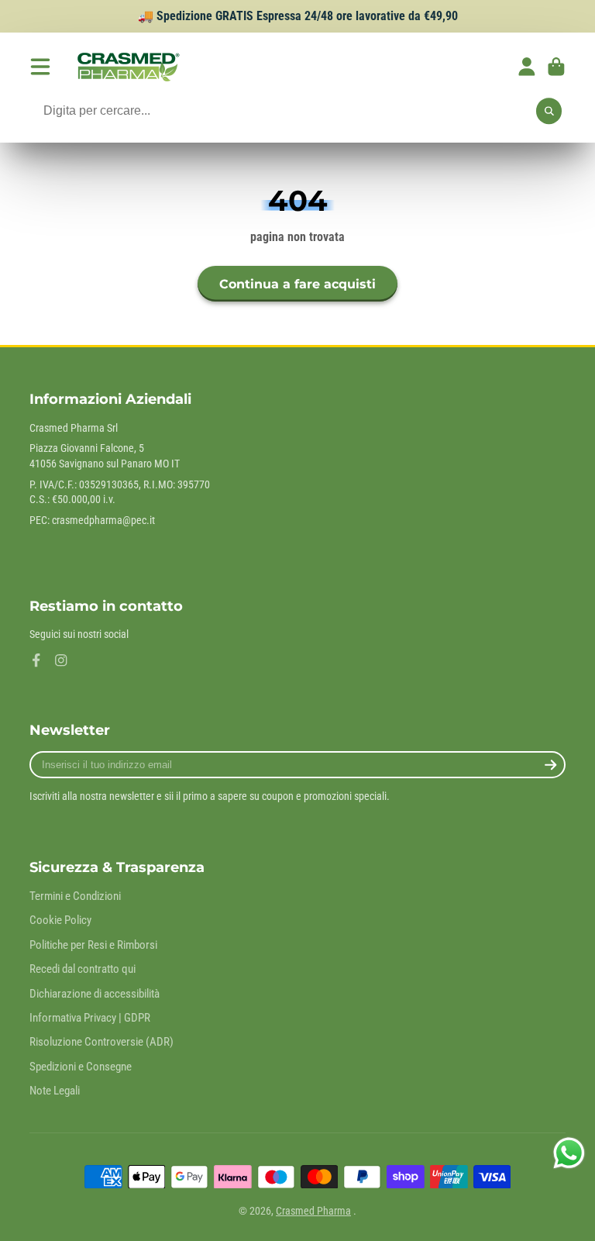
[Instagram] (61, 660)
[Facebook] (36, 660)
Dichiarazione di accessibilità (94, 994)
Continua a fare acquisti (297, 283)
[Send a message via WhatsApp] (569, 1153)
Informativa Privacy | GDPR (89, 1018)
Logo (127, 66)
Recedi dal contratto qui (82, 969)
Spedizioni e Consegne (80, 1067)
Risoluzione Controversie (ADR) (101, 1042)
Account (527, 66)
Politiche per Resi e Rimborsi (93, 945)
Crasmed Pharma (313, 1211)
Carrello (556, 66)
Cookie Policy (60, 920)
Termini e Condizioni (75, 896)
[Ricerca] (549, 111)
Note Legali (54, 1091)
